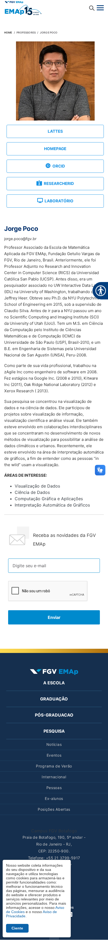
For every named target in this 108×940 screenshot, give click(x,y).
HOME (8, 32)
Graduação (54, 699)
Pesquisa (54, 731)
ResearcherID (59, 183)
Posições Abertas (54, 809)
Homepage (55, 148)
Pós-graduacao (54, 715)
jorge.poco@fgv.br (20, 238)
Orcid (58, 166)
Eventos (54, 755)
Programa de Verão (54, 766)
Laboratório (59, 200)
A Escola (54, 682)
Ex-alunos (54, 798)
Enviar (54, 617)
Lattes (55, 131)
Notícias (54, 744)
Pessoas (54, 787)
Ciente (17, 928)
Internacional (54, 777)
